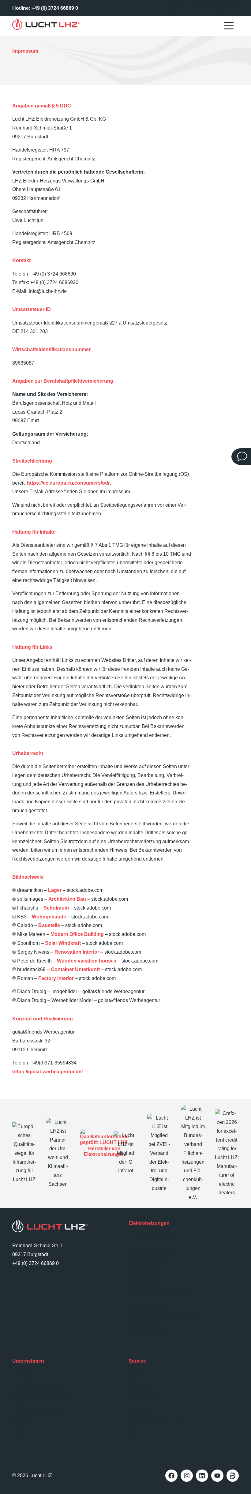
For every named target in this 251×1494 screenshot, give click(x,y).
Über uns (22, 1375)
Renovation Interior (76, 952)
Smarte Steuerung (149, 1328)
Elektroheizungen (149, 1223)
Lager (55, 890)
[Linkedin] (202, 1476)
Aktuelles (202, 8)
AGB (133, 1432)
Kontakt (227, 8)
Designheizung (145, 1305)
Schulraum (56, 907)
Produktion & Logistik (37, 1387)
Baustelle (49, 925)
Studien (137, 1375)
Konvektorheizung (149, 1249)
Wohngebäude (49, 916)
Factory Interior (56, 978)
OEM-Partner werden (35, 1409)
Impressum (141, 1409)
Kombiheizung (145, 1271)
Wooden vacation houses (86, 960)
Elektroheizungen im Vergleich (162, 1316)
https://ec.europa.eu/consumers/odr (68, 483)
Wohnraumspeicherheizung (159, 1294)
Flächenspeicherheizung (156, 1238)
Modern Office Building (77, 934)
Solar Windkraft (63, 943)
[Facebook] (171, 1476)
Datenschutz (143, 1398)
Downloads (141, 1387)
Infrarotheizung (146, 1260)
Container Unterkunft (75, 969)
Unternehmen (28, 1361)
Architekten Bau (67, 899)
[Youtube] (217, 1476)
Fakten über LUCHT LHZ (156, 1420)
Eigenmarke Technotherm (41, 1398)
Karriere (178, 8)
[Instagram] (187, 1476)
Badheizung (142, 1283)
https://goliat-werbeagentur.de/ (47, 1071)
